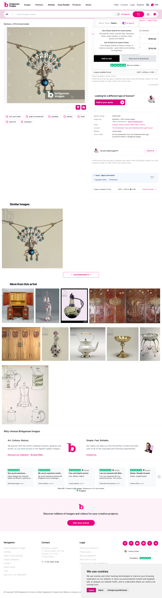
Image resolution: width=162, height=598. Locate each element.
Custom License (141, 30)
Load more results (81, 275)
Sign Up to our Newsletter (15, 574)
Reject (100, 590)
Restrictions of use (88, 559)
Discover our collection (18, 455)
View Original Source (135, 121)
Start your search (81, 523)
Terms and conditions (89, 548)
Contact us (150, 151)
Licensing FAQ (153, 85)
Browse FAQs (37, 455)
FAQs (6, 571)
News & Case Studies (13, 555)
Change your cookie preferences (94, 563)
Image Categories (11, 559)
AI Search (125, 14)
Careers (7, 563)
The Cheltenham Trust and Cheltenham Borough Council (132, 128)
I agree (91, 590)
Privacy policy (85, 552)
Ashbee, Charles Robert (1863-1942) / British (128, 125)
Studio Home (9, 567)
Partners (7, 552)
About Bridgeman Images (15, 548)
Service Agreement (88, 555)
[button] (125, 178)
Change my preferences (117, 590)
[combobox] (80, 14)
